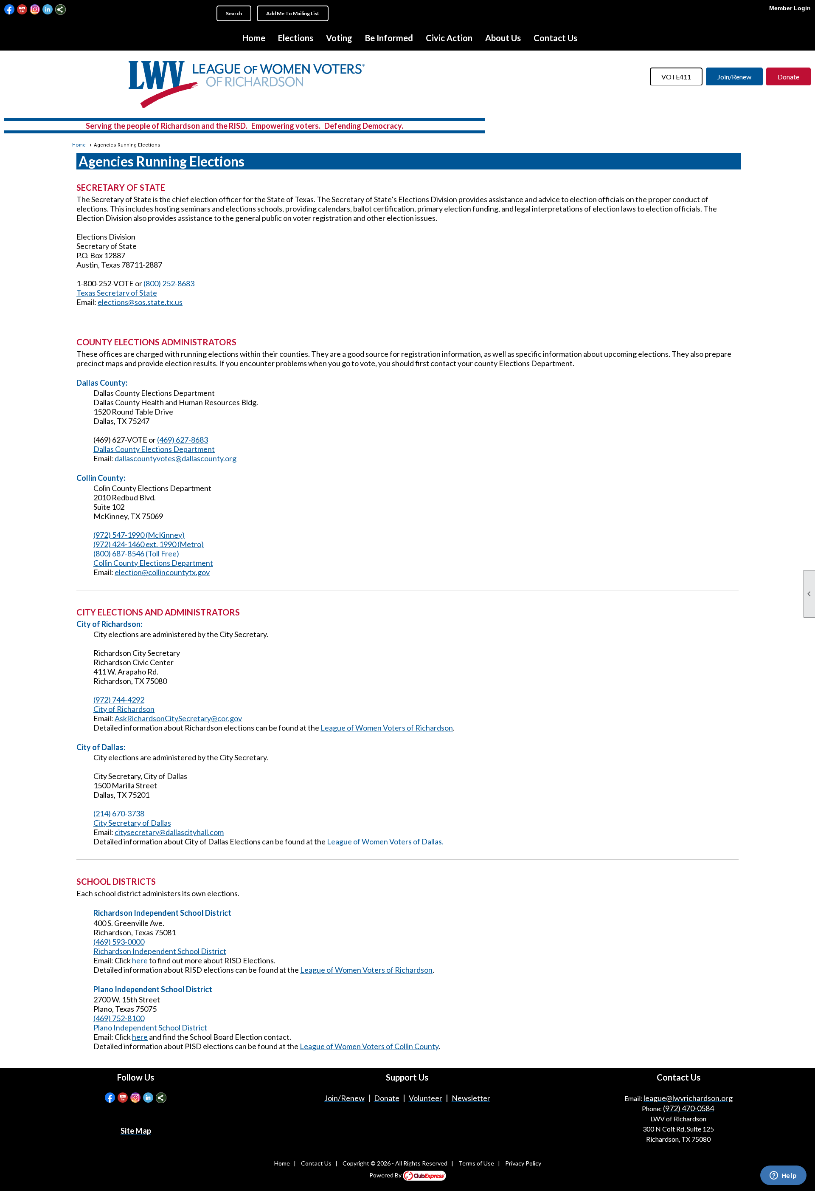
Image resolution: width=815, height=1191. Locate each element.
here (140, 960)
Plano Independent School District (150, 1027)
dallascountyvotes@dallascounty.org (175, 458)
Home (253, 38)
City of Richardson (124, 709)
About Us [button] (503, 38)
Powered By (386, 1175)
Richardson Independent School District (159, 951)
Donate (788, 77)
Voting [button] (339, 38)
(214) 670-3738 (118, 813)
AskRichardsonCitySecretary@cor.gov (178, 718)
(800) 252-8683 (168, 283)
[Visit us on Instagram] (35, 9)
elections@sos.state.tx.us (140, 302)
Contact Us (555, 38)
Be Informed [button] (389, 38)
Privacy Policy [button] (523, 1163)
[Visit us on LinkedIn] (47, 9)
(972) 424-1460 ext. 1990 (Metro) (148, 544)
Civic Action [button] (449, 38)
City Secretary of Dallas (132, 822)
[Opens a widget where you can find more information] (783, 1176)
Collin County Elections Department (153, 562)
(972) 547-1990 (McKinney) (139, 534)
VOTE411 (676, 77)
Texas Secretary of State (116, 292)
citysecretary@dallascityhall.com (169, 832)
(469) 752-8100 (118, 1018)
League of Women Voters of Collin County (369, 1046)
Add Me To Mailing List (292, 13)
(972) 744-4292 (118, 699)
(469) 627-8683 (182, 439)
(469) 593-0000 (118, 941)
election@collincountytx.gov (162, 572)
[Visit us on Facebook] (9, 9)
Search (234, 13)
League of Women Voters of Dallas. (385, 841)
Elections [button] (295, 38)
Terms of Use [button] (476, 1163)
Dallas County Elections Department (154, 449)
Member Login (790, 8)
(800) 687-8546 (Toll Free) (136, 553)
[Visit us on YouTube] (22, 9)
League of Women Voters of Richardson (386, 727)
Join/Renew (734, 77)
